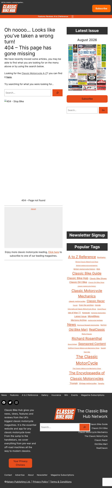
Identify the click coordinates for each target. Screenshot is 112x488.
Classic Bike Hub (77, 278)
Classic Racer (96, 301)
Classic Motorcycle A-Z (34, 73)
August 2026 (87, 40)
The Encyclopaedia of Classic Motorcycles (87, 376)
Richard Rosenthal (87, 338)
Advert (33, 209)
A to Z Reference (82, 257)
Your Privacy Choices (20, 463)
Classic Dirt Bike (78, 282)
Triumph (74, 383)
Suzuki (103, 348)
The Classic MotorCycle (87, 359)
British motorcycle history (84, 269)
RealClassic (97, 329)
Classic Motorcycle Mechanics (87, 293)
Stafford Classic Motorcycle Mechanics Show (83, 348)
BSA (98, 269)
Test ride (87, 352)
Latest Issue (80, 316)
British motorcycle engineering (86, 265)
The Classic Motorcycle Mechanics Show (87, 368)
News (71, 324)
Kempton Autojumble (98, 313)
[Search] (57, 92)
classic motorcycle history (87, 286)
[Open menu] (72, 16)
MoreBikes (93, 316)
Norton (103, 325)
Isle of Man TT (74, 312)
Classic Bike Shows (98, 278)
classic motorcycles (77, 301)
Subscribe (101, 8)
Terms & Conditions (61, 481)
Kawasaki (86, 313)
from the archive (86, 305)
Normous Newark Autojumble (88, 325)
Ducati (75, 305)
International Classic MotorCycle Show (82, 309)
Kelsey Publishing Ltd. (19, 481)
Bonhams (101, 257)
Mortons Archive (79, 320)
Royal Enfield (72, 344)
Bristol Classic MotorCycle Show (87, 262)
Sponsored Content (92, 343)
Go (103, 110)
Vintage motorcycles (88, 383)
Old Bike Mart (78, 329)
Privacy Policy (40, 481)
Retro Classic (87, 334)
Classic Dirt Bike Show (96, 282)
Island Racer (101, 309)
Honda (98, 305)
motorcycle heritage (95, 320)
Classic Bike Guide (86, 273)
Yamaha (101, 383)
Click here (53, 252)
